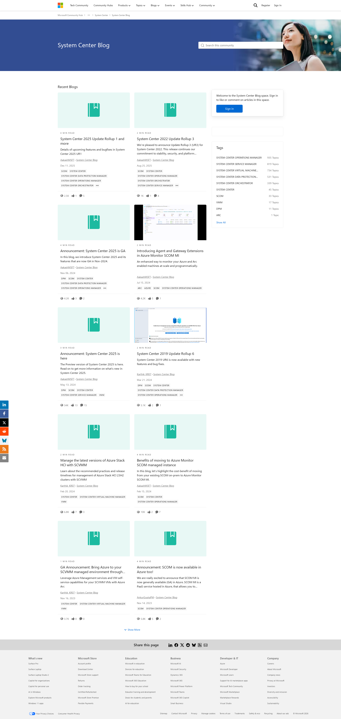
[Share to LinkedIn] (170, 645)
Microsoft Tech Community (231, 686)
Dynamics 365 (176, 675)
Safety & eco (254, 713)
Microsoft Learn (227, 675)
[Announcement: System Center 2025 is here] (94, 325)
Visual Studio (225, 703)
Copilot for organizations (39, 680)
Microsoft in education (135, 663)
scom (219, 196)
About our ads (283, 713)
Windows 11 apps (36, 703)
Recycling (268, 713)
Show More (134, 629)
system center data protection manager (236, 177)
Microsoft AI (175, 663)
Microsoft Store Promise (88, 697)
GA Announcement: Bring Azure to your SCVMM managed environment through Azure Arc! (91, 569)
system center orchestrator (234, 183)
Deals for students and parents (138, 697)
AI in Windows (34, 692)
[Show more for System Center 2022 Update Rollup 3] (177, 185)
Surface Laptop (34, 669)
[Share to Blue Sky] (194, 645)
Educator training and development (140, 692)
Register (265, 5)
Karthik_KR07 (144, 374)
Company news (273, 675)
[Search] (255, 5)
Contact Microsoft (179, 713)
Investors (271, 686)
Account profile (84, 663)
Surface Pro (33, 663)
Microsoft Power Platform (181, 686)
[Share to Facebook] (176, 645)
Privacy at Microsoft (275, 680)
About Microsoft (274, 669)
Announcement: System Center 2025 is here (90, 355)
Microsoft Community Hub (70, 15)
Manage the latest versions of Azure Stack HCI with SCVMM (92, 462)
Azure (222, 663)
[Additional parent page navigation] (89, 15)
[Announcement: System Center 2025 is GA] (94, 222)
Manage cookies (208, 713)
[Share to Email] (205, 645)
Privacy (194, 713)
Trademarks (240, 713)
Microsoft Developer (229, 669)
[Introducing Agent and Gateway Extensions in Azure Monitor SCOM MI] (170, 222)
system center (225, 189)
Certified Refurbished (87, 692)
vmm (219, 202)
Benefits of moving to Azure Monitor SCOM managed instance (165, 462)
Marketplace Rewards (229, 697)
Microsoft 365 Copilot (179, 697)
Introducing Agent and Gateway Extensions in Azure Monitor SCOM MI (170, 253)
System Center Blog (87, 160)
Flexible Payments (85, 703)
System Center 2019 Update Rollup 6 (165, 353)
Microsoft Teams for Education (138, 675)
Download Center (85, 669)
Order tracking (84, 686)
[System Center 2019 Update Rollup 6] (170, 325)
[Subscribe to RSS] (200, 645)
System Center (101, 15)
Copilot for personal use (38, 686)
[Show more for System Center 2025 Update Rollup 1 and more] (97, 185)
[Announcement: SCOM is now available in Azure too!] (170, 538)
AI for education (132, 703)
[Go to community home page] (60, 5)
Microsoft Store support (88, 675)
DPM (219, 208)
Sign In (278, 5)
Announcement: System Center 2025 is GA (92, 250)
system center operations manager (239, 157)
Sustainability (273, 703)
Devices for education (134, 669)
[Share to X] (182, 645)
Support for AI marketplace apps (234, 680)
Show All (221, 222)
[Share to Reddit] (188, 645)
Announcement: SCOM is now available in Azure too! (169, 569)
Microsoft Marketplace (230, 692)
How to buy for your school (136, 686)
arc (218, 215)
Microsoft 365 (176, 680)
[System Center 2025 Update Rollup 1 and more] (94, 110)
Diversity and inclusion (277, 692)
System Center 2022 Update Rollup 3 (165, 138)
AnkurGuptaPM (145, 597)
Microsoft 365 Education (135, 680)
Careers (270, 663)
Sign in (229, 108)
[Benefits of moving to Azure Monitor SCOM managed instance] (170, 432)
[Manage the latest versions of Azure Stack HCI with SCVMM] (94, 432)
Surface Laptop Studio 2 (38, 675)
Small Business (176, 703)
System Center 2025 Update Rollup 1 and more (92, 141)
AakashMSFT (67, 160)
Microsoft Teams (177, 692)
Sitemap (163, 713)
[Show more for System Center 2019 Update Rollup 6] (181, 395)
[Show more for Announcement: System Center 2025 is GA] (105, 288)
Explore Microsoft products (40, 697)
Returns (81, 680)
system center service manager (236, 164)
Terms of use (225, 713)
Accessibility (272, 697)
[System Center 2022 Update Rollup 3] (170, 110)
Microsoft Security (178, 669)
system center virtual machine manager (236, 170)
